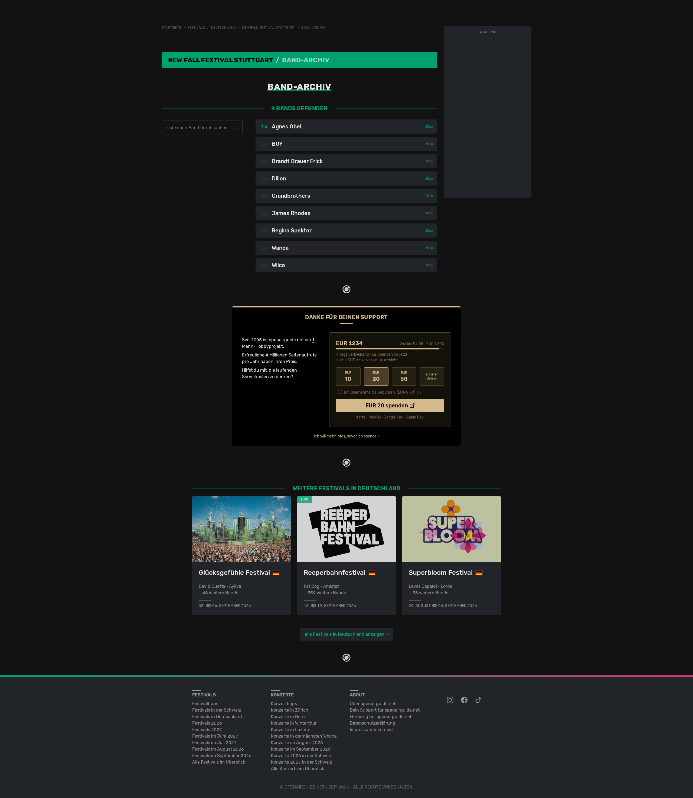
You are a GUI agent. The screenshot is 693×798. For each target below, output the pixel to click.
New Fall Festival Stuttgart (268, 28)
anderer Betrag (432, 376)
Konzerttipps (284, 703)
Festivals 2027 (207, 729)
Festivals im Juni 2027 (215, 736)
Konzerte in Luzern (290, 729)
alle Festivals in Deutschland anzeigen (344, 634)
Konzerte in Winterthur (294, 723)
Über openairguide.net (372, 703)
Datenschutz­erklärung (372, 723)
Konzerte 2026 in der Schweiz (301, 755)
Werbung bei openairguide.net (380, 716)
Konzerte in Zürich (289, 710)
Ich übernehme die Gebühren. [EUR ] (380, 392)
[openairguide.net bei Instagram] (451, 700)
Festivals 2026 (207, 723)
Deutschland (223, 28)
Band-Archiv (313, 28)
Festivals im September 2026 (221, 755)
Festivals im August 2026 (218, 749)
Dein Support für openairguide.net (385, 710)
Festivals (196, 28)
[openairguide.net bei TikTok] (479, 700)
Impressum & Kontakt (371, 729)
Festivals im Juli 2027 (214, 742)
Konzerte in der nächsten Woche (304, 736)
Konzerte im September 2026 (301, 749)
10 (348, 376)
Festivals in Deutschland (217, 716)
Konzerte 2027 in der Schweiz (301, 762)
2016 (429, 126)
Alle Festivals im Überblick (218, 762)
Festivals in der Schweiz (216, 710)
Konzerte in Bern (288, 716)
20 (376, 376)
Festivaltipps (205, 703)
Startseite (171, 28)
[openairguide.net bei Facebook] (465, 700)
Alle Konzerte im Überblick (297, 768)
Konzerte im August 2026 (297, 742)
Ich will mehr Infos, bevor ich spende (345, 436)
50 (404, 376)
